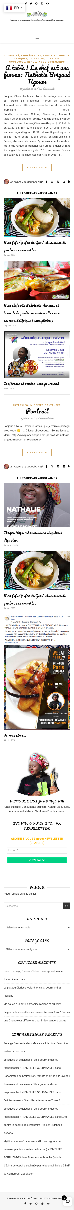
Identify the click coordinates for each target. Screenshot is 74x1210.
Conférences (31, 55)
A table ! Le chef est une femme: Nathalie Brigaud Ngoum (37, 74)
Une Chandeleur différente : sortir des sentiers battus (35, 1020)
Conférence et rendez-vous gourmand (31, 383)
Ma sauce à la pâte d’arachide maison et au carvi (32, 1004)
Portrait (37, 411)
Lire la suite (37, 167)
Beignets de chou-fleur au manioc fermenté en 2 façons (37, 1012)
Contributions (54, 55)
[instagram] (36, 1203)
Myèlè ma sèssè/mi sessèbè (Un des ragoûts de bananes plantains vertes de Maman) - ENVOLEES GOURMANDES (33, 1149)
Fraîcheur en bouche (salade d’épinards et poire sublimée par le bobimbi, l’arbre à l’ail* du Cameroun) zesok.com (37, 1165)
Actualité (11, 55)
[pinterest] (42, 1203)
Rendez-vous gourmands (46, 62)
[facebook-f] (25, 1203)
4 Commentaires (44, 418)
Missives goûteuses (45, 405)
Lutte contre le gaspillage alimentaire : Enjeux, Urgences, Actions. (36, 1125)
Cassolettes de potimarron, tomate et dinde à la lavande (37, 1076)
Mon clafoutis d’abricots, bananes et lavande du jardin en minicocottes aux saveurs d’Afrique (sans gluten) (31, 313)
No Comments (46, 88)
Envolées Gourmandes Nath (26, 181)
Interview (37, 58)
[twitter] (30, 1203)
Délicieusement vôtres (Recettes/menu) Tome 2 (32, 1100)
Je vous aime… (15, 735)
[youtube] (48, 1203)
